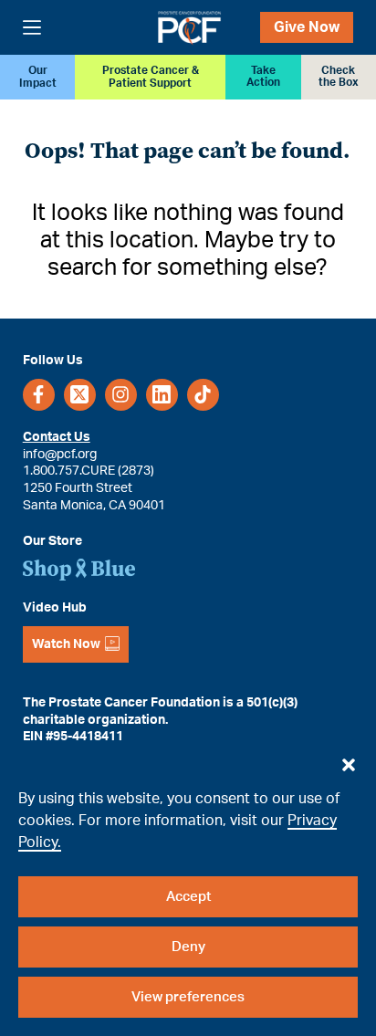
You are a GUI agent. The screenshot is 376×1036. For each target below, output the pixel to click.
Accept (188, 897)
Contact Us (56, 437)
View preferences (188, 997)
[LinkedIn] (162, 395)
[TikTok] (203, 395)
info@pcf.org (60, 454)
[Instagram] (121, 395)
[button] (348, 760)
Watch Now (66, 644)
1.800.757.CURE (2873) (88, 471)
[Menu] (32, 27)
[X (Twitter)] (80, 395)
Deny (188, 947)
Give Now (306, 27)
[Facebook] (39, 395)
